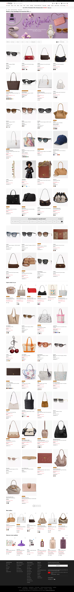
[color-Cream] (25, 186)
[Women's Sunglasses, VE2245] (60, 400)
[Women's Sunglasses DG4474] (45, 261)
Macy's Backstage (29, 568)
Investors (39, 568)
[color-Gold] (8, 473)
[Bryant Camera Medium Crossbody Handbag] (29, 197)
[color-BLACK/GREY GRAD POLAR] (38, 128)
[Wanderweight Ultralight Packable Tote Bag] (29, 400)
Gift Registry (28, 582)
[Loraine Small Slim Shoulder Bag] (13, 429)
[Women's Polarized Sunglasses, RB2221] (29, 316)
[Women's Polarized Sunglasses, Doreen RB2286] (45, 140)
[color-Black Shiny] (6, 68)
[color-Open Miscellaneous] (8, 418)
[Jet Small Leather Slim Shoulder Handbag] (29, 53)
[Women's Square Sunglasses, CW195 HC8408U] (13, 234)
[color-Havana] (6, 127)
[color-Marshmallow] (38, 389)
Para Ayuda (7, 568)
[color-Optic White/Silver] (38, 100)
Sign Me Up (58, 565)
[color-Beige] (6, 418)
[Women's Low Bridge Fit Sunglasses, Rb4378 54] (29, 234)
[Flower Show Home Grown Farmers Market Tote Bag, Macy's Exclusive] (52, 290)
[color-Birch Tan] (12, 388)
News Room (39, 573)
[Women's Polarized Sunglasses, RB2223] (60, 344)
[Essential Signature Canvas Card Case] (60, 234)
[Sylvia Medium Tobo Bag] (13, 316)
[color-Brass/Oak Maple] (55, 250)
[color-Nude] (23, 186)
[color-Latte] (53, 128)
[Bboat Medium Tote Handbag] (29, 344)
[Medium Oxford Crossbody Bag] (13, 487)
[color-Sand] (17, 304)
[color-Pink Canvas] (23, 447)
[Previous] (7, 53)
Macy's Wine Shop (29, 571)
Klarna (7, 565)
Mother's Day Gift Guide (14, 9)
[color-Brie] (38, 532)
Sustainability (39, 576)
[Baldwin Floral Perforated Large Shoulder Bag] (60, 458)
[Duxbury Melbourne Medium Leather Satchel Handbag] (29, 140)
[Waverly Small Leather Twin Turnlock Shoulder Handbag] (45, 197)
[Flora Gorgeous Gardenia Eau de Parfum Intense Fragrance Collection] (42, 543)
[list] (37, 25)
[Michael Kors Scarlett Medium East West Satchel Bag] (45, 81)
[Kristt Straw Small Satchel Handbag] (29, 261)
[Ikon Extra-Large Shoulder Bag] (42, 518)
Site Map (39, 574)
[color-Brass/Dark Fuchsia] (8, 277)
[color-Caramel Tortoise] (22, 126)
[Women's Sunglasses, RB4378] (13, 111)
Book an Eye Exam (29, 579)
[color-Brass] (9, 360)
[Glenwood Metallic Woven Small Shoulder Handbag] (63, 518)
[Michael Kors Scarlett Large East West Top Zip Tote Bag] (13, 140)
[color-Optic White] (38, 333)
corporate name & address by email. (50, 590)
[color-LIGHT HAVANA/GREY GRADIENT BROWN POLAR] (39, 128)
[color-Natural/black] (55, 332)
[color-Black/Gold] (18, 304)
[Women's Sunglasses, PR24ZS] (29, 111)
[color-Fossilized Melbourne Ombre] (28, 156)
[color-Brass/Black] (23, 69)
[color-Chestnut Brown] (6, 98)
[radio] (7, 68)
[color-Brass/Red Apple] (8, 360)
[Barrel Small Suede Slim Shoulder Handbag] (13, 261)
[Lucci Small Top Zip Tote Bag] (29, 372)
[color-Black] (8, 68)
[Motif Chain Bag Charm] (13, 169)
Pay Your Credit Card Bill (20, 571)
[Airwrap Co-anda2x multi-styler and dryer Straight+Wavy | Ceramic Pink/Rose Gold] (31, 543)
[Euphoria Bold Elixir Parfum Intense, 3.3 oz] (21, 543)
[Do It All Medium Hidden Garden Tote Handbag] (63, 290)
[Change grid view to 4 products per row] (56, 42)
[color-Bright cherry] (28, 416)
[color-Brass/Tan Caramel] (53, 250)
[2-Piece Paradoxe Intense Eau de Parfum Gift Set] (11, 543)
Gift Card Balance (19, 568)
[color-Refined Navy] (10, 388)
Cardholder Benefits (19, 565)
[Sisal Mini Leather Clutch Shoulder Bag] (45, 429)
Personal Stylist (29, 573)
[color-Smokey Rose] (23, 215)
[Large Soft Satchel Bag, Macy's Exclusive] (11, 518)
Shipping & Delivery (8, 571)
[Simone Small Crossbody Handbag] (29, 429)
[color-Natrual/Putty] (55, 215)
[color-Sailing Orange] (59, 154)
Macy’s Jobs (39, 571)
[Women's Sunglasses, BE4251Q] (45, 234)
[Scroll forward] (62, 221)
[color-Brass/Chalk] (25, 69)
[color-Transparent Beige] (22, 331)
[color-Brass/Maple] (26, 69)
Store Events (28, 576)
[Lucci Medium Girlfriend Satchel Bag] (13, 197)
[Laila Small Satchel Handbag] (45, 316)
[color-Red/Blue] (57, 154)
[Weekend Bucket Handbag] (60, 197)
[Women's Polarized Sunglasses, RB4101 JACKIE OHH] (45, 111)
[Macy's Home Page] (9, 3)
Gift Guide (9, 9)
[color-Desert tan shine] (23, 416)
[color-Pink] (23, 360)
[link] (13, 66)
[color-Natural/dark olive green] (59, 332)
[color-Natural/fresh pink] (53, 332)
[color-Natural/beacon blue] (56, 332)
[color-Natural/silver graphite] (57, 332)
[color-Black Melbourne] (23, 156)
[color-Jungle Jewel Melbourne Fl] (26, 156)
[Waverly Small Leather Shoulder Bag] (60, 53)
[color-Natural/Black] (53, 215)
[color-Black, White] (23, 96)
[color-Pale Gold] (6, 473)
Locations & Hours (29, 565)
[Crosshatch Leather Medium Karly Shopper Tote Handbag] (13, 81)
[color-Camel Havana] (38, 360)
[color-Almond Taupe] (6, 332)
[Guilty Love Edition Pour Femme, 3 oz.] (63, 543)
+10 (60, 332)
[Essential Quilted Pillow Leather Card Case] (45, 458)
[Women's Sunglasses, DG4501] (45, 344)
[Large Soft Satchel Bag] (60, 169)
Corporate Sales (39, 565)
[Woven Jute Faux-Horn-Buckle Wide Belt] (29, 458)
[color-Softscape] (22, 156)
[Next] (19, 53)
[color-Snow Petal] (38, 447)
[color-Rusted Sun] (53, 186)
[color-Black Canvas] (22, 447)
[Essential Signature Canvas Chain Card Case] (45, 169)
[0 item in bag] (67, 3)
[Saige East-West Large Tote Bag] (45, 372)
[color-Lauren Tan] (9, 98)
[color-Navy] (10, 98)
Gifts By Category (20, 9)
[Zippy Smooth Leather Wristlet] (31, 290)
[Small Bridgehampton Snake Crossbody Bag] (11, 290)
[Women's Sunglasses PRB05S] (13, 53)
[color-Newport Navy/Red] (53, 154)
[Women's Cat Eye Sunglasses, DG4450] (29, 81)
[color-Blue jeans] (26, 186)
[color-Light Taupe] (40, 389)
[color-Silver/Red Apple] (6, 360)
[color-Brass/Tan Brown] (39, 70)
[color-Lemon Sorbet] (12, 98)
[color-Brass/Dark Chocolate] (6, 277)
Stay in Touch (28, 574)
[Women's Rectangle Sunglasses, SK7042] (13, 458)
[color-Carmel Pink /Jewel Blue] (55, 154)
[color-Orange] (22, 360)
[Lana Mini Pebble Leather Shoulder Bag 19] (60, 81)
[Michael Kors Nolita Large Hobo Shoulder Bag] (60, 429)
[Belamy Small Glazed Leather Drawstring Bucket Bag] (45, 400)
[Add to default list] (14, 285)
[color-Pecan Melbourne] (25, 156)
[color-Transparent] (8, 127)
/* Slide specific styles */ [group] (26, 22)
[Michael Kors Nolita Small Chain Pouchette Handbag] (42, 290)
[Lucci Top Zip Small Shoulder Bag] (13, 400)
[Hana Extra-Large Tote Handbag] (60, 111)
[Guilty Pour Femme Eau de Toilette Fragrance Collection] (52, 543)
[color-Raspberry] (39, 304)
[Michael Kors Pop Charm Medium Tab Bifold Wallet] (29, 487)
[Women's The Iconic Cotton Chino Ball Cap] (60, 140)
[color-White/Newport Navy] (56, 154)
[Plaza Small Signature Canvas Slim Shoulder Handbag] (45, 53)
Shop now (49, 7)
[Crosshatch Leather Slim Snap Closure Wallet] (13, 372)
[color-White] (25, 96)
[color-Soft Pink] (39, 100)
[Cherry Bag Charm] (13, 344)
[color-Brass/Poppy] (22, 69)
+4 (13, 388)
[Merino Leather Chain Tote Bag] (21, 290)
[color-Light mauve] (26, 416)
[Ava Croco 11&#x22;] (29, 169)
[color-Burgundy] (56, 128)
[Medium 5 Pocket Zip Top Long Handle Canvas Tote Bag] (60, 316)
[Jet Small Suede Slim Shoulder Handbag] (60, 261)
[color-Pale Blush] (39, 389)
